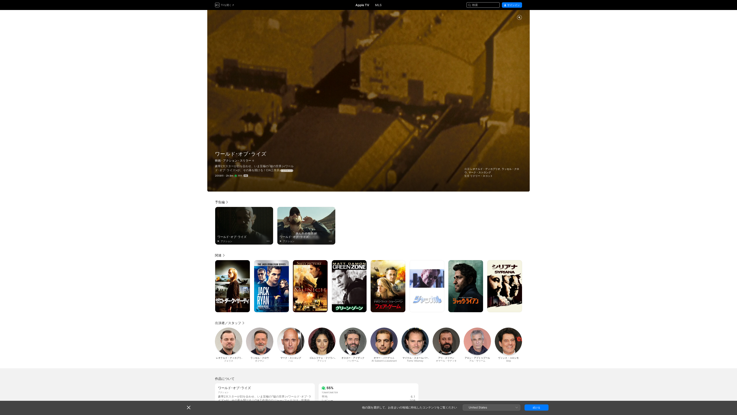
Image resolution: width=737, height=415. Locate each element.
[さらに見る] (268, 241)
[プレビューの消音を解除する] (519, 18)
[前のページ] (211, 286)
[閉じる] (188, 407)
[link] (222, 202)
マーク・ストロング (479, 172)
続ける (536, 407)
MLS (378, 5)
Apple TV (362, 5)
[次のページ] (526, 286)
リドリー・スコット (481, 175)
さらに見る (287, 170)
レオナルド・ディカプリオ (485, 168)
